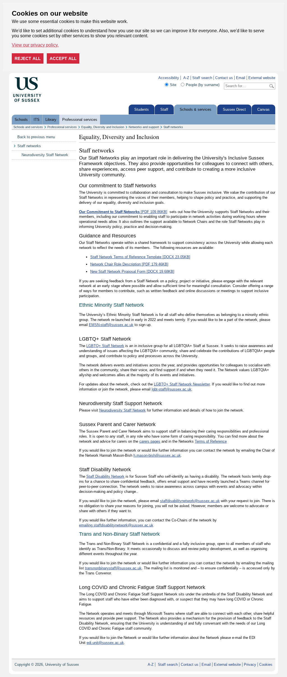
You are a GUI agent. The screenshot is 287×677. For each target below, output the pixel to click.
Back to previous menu (36, 137)
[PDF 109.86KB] (123, 212)
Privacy (250, 664)
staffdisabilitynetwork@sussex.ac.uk (190, 501)
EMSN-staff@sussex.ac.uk (111, 325)
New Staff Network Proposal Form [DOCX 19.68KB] (132, 271)
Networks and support (144, 127)
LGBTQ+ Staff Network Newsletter (182, 384)
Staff (164, 109)
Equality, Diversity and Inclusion (102, 127)
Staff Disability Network (105, 476)
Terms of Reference (211, 441)
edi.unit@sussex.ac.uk (105, 643)
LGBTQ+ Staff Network (105, 346)
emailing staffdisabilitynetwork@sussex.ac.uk (116, 525)
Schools (21, 119)
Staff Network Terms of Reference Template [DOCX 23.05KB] (140, 257)
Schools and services (28, 127)
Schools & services (195, 109)
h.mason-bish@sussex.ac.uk (157, 455)
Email (240, 78)
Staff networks (173, 127)
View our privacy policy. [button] (35, 45)
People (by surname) (202, 85)
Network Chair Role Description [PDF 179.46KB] (129, 264)
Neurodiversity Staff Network (45, 155)
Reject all (28, 58)
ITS (37, 119)
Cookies (265, 664)
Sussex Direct (234, 109)
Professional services (79, 119)
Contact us (224, 78)
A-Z (186, 78)
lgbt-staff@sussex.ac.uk (171, 389)
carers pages (149, 441)
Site (173, 85)
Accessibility (168, 78)
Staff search (202, 78)
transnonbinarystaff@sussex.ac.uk (113, 568)
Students (141, 109)
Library (50, 119)
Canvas (263, 109)
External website (261, 78)
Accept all (63, 58)
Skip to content (53, 78)
